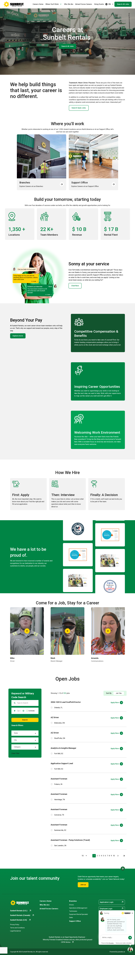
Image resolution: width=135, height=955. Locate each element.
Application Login (112, 902)
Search (25, 720)
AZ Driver (55, 717)
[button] (24, 733)
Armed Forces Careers (83, 4)
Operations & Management (78, 908)
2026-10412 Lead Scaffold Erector (66, 702)
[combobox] (18, 711)
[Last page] (124, 856)
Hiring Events (99, 4)
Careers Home (38, 4)
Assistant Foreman (59, 779)
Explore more (18, 336)
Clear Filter (15, 753)
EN (109, 4)
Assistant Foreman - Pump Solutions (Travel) (70, 840)
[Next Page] (118, 856)
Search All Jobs (123, 4)
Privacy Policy (14, 924)
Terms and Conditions (17, 928)
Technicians (73, 911)
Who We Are (68, 4)
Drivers (71, 905)
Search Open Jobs (79, 108)
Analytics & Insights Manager (63, 748)
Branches (73, 901)
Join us (83, 885)
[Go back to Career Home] (13, 4)
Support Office (75, 921)
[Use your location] (23, 711)
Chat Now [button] (75, 286)
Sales (71, 917)
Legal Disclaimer (15, 931)
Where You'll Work (53, 4)
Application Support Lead (62, 763)
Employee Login (112, 908)
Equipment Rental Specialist (78, 914)
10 (114, 856)
